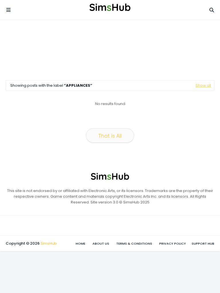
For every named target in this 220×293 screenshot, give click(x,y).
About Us (101, 243)
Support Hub (203, 243)
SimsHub (48, 243)
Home (80, 243)
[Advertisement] (110, 50)
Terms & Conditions (134, 243)
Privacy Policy (172, 243)
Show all (203, 85)
